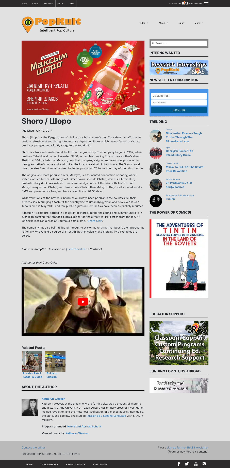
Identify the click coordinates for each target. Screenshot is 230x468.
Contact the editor (33, 447)
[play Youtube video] (83, 301)
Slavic (25, 4)
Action (169, 179)
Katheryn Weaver (53, 398)
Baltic (60, 4)
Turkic (35, 4)
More (197, 23)
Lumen (170, 199)
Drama (169, 129)
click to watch (76, 249)
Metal (185, 195)
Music (162, 23)
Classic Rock (172, 163)
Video (142, 23)
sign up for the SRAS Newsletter (187, 447)
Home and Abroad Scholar (84, 426)
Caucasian (48, 4)
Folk (180, 195)
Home (29, 464)
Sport (181, 23)
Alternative (171, 195)
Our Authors (49, 464)
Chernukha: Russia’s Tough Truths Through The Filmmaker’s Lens (184, 137)
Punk (191, 195)
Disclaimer (100, 464)
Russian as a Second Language (106, 415)
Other (71, 4)
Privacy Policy (75, 464)
